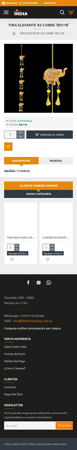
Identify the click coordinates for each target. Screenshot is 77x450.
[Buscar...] (62, 12)
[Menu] (6, 12)
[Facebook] (28, 282)
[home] (14, 33)
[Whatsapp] (49, 282)
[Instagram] (38, 282)
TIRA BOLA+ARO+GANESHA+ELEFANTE (21, 237)
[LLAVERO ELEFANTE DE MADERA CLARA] (56, 218)
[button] (49, 134)
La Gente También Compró (38, 185)
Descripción (21, 160)
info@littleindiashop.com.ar (31, 321)
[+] (20, 133)
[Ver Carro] (72, 12)
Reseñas (56, 160)
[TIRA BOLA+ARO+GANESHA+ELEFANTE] (20, 218)
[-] (20, 136)
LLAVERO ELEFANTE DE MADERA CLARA (56, 237)
